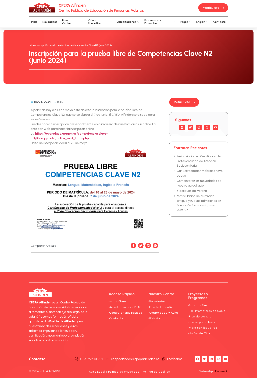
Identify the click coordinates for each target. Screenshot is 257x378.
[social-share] (133, 245)
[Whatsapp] (207, 127)
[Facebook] (182, 127)
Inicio (34, 21)
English (200, 21)
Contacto (219, 21)
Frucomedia (221, 371)
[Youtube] (215, 127)
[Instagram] (199, 127)
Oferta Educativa (94, 22)
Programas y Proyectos (152, 22)
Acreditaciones (126, 21)
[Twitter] (190, 127)
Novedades (49, 21)
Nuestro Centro (67, 22)
